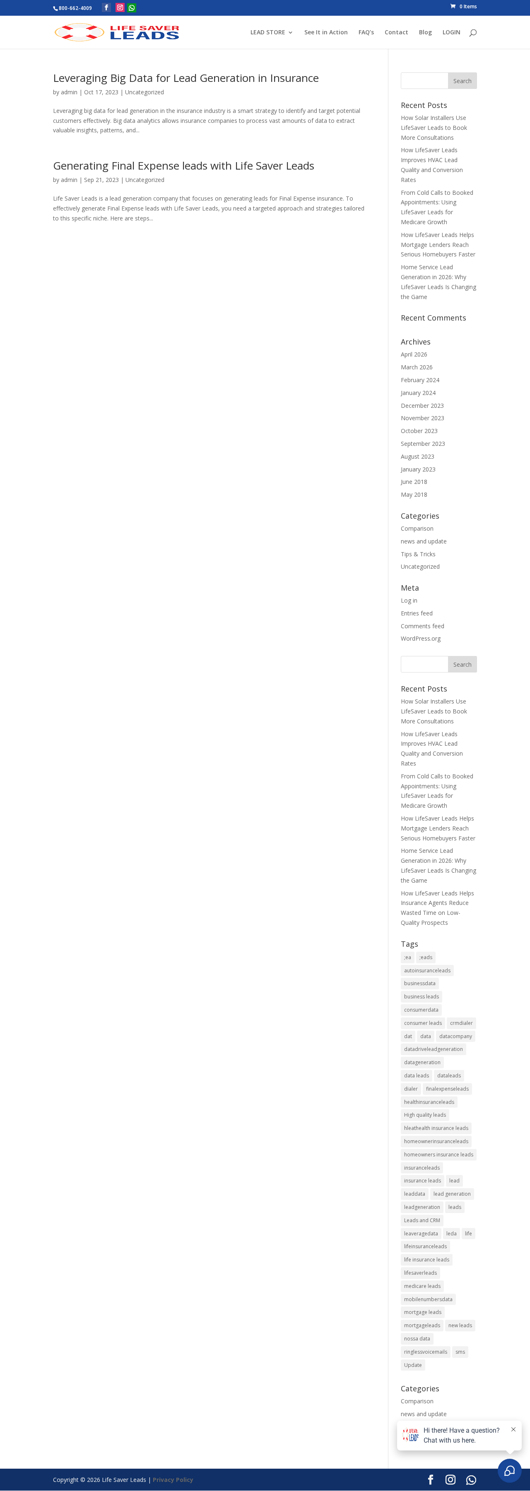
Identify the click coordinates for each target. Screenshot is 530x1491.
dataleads (449, 1075)
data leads (416, 1075)
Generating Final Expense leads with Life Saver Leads (183, 165)
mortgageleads (422, 1325)
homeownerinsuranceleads (436, 1141)
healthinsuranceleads (429, 1102)
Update (413, 1365)
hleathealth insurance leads (436, 1128)
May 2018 (414, 494)
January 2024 (418, 393)
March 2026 (417, 367)
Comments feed (422, 626)
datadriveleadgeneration (433, 1049)
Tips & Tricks (418, 554)
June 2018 (414, 482)
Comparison (417, 528)
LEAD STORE (268, 32)
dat (408, 1036)
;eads (425, 957)
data (425, 1036)
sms (460, 1351)
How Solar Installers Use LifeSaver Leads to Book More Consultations (434, 127)
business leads (421, 996)
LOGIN (451, 32)
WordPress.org (421, 638)
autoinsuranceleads (427, 970)
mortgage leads (422, 1312)
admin (69, 92)
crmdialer (461, 1023)
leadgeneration (422, 1207)
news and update (424, 541)
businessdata (420, 983)
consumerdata (421, 1009)
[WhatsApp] (131, 7)
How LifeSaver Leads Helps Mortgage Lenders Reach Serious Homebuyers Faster (438, 244)
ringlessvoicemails (425, 1351)
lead (454, 1180)
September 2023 (423, 444)
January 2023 (418, 469)
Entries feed (417, 613)
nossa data (417, 1338)
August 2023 (417, 456)
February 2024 (420, 380)
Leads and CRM (422, 1220)
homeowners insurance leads (438, 1154)
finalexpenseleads (447, 1088)
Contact (396, 32)
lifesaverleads (420, 1272)
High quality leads (425, 1114)
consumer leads (423, 1023)
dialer (411, 1088)
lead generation (452, 1193)
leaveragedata (421, 1233)
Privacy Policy (173, 1480)
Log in (409, 600)
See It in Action (326, 32)
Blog (425, 32)
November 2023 (422, 418)
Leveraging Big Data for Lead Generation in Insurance (186, 77)
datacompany (455, 1036)
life (468, 1233)
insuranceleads (422, 1167)
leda (451, 1233)
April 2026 (414, 354)
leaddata (414, 1193)
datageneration (422, 1062)
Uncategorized (144, 92)
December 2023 (422, 405)
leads (454, 1207)
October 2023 (419, 431)
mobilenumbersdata (428, 1299)
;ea (407, 957)
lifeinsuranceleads (425, 1246)
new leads (460, 1325)
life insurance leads (426, 1259)
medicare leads (422, 1286)
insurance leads (422, 1180)
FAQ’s (366, 32)
